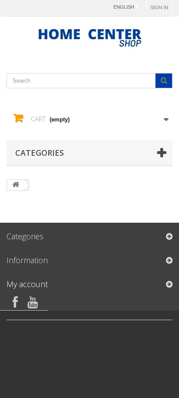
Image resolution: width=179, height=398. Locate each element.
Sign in (159, 7)
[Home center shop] (89, 37)
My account (27, 284)
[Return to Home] (15, 185)
